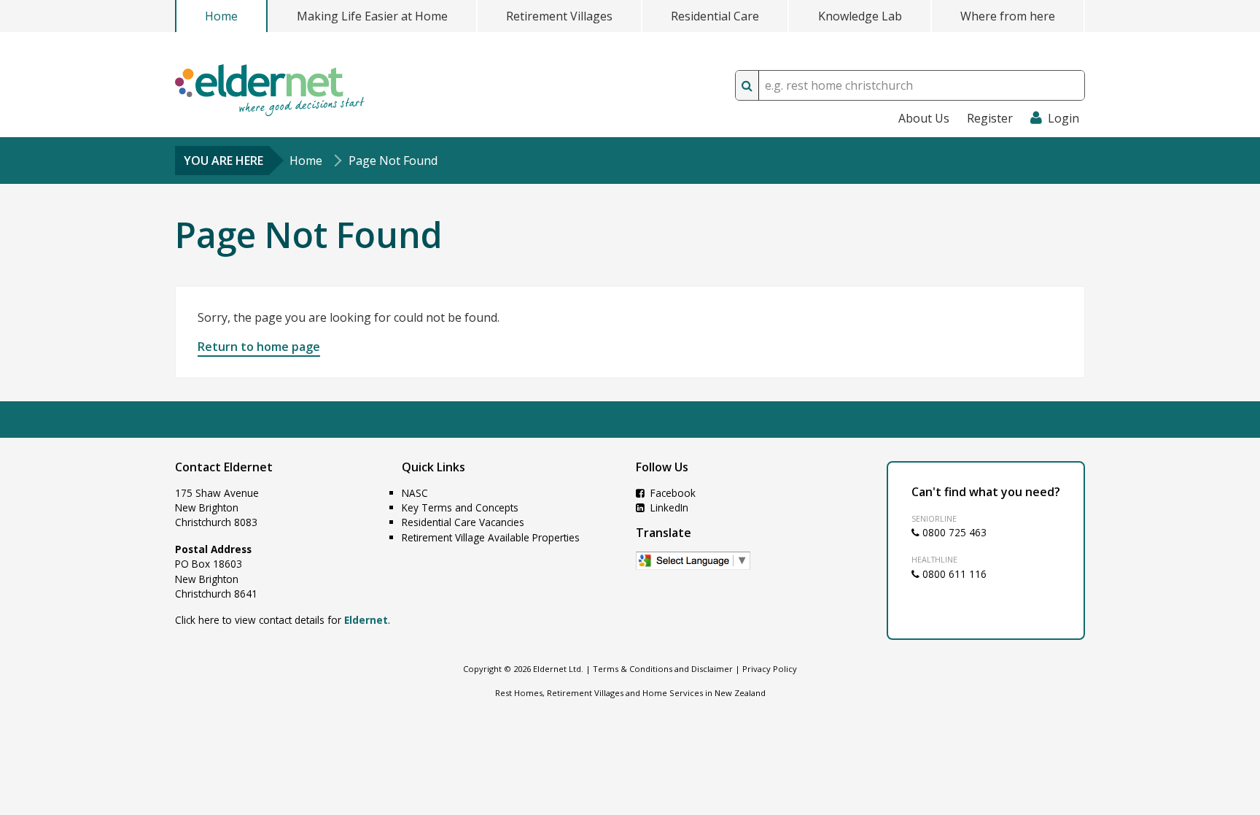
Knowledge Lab (860, 16)
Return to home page (259, 347)
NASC (415, 493)
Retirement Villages (559, 16)
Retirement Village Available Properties (491, 537)
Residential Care (715, 16)
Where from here (1007, 16)
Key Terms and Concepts (460, 507)
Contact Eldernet (224, 467)
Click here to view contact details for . (282, 620)
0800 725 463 (953, 532)
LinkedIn (668, 507)
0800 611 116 (953, 574)
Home (221, 16)
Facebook (672, 493)
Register (990, 118)
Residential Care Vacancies (463, 522)
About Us (923, 118)
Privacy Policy (769, 668)
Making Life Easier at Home (372, 16)
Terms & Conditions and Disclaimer (663, 668)
